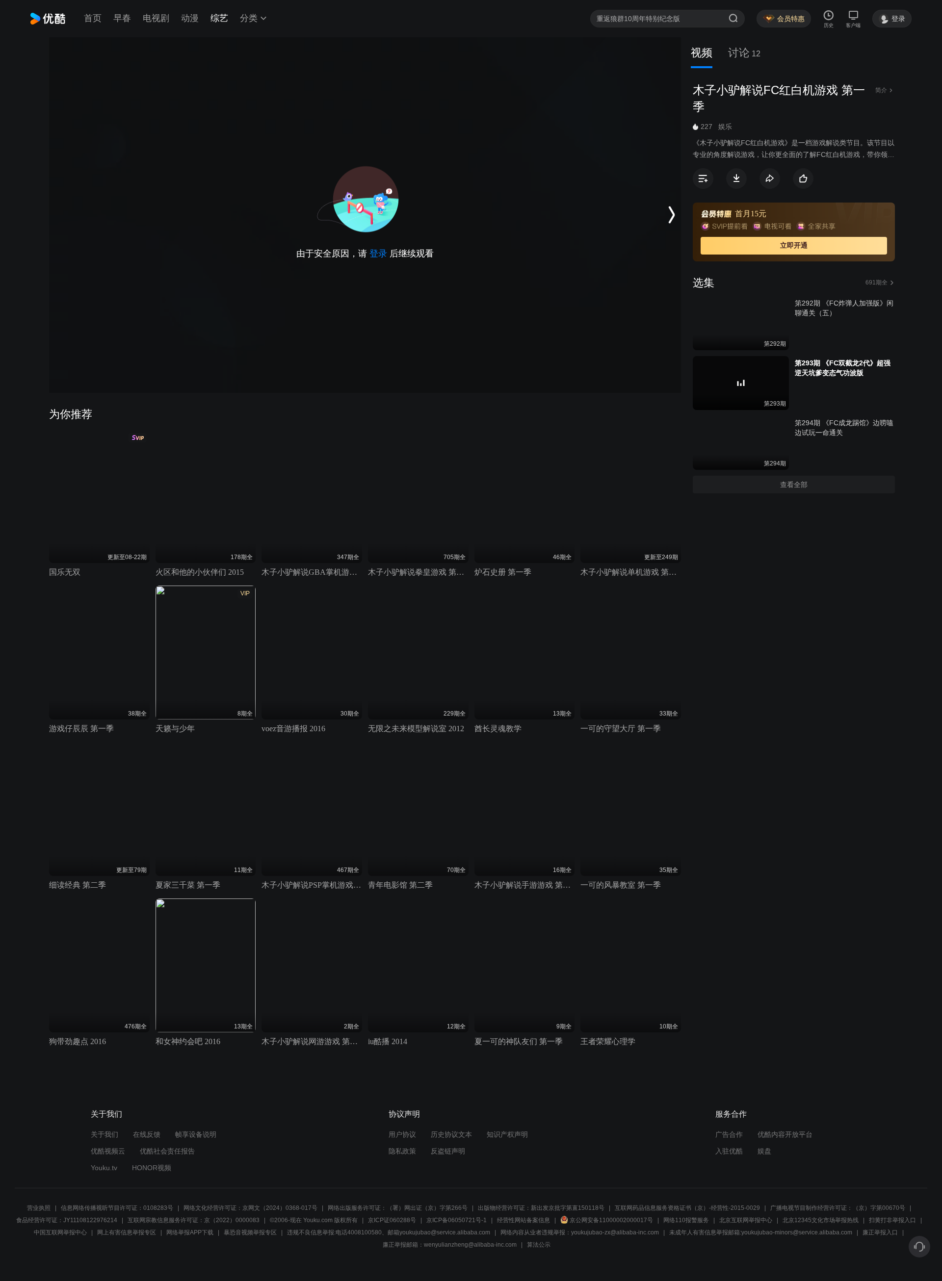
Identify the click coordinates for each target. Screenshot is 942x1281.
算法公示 (538, 1244)
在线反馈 (146, 1134)
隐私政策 (402, 1151)
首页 (93, 18)
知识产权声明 (507, 1134)
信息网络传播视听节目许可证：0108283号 (117, 1207)
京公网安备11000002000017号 (611, 1220)
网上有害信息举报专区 (126, 1232)
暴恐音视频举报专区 (250, 1232)
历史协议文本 (451, 1134)
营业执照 (39, 1207)
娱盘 (764, 1151)
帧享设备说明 (195, 1134)
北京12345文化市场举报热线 (821, 1220)
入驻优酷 (729, 1151)
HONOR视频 (151, 1168)
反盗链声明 (448, 1151)
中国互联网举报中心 (60, 1232)
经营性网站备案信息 (523, 1220)
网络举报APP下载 (189, 1232)
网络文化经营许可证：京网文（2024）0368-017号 (250, 1207)
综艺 (219, 18)
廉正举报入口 (880, 1232)
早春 (122, 18)
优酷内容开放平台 (785, 1134)
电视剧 (156, 18)
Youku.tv (104, 1168)
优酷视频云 (108, 1151)
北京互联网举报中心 (745, 1220)
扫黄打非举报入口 (892, 1220)
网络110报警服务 (686, 1220)
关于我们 (104, 1134)
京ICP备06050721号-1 (456, 1220)
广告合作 (729, 1134)
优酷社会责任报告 (167, 1151)
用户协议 (402, 1134)
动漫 (190, 18)
